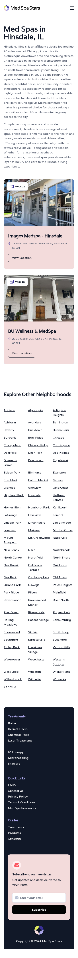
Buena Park (61, 430)
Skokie (32, 632)
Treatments (16, 827)
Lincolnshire (36, 522)
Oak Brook (11, 565)
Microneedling (18, 758)
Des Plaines (61, 453)
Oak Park (10, 577)
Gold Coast (60, 488)
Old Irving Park (38, 577)
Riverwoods (36, 612)
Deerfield (10, 453)
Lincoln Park (12, 522)
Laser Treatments (20, 740)
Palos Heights (62, 585)
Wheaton (34, 672)
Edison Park (12, 472)
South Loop (61, 632)
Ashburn (10, 422)
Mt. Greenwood (39, 538)
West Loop (11, 672)
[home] (22, 8)
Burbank (10, 437)
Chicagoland (12, 445)
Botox (12, 723)
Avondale (34, 422)
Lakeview (34, 515)
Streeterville (36, 640)
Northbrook (61, 550)
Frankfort (10, 480)
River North (61, 600)
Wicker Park (61, 672)
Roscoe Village (38, 620)
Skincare (14, 763)
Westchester (37, 659)
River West (11, 612)
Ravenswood (12, 600)
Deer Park (35, 453)
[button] (72, 8)
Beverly (9, 430)
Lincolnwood (62, 522)
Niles (31, 550)
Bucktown (35, 430)
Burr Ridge (35, 437)
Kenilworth (60, 507)
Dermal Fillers (18, 729)
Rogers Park (61, 612)
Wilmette (34, 679)
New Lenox (11, 550)
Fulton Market (38, 480)
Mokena (34, 530)
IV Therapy (16, 752)
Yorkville (10, 687)
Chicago (58, 437)
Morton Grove (63, 530)
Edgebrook (60, 460)
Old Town (60, 577)
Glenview (34, 488)
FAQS (12, 785)
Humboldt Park (39, 507)
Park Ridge (11, 592)
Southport (11, 640)
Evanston (59, 472)
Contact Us (16, 791)
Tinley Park (12, 647)
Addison (9, 410)
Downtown (35, 460)
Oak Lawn (60, 565)
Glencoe (9, 488)
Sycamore (60, 640)
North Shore (61, 557)
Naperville (60, 538)
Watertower (12, 659)
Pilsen (32, 592)
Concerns (14, 839)
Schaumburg (62, 620)
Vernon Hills (61, 647)
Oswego (34, 585)
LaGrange (10, 515)
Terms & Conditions (21, 802)
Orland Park (12, 585)
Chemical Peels (18, 735)
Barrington (60, 422)
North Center (13, 557)
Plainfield (59, 592)
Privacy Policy (18, 796)
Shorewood (12, 632)
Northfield (35, 557)
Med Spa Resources (22, 808)
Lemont (58, 515)
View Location (22, 258)
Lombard (10, 530)
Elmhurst (34, 472)
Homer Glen (12, 507)
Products (14, 833)
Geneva (58, 480)
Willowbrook (13, 679)
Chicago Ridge (38, 445)
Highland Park (14, 495)
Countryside (61, 445)
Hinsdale (34, 495)
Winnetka (59, 679)
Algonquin (35, 410)
